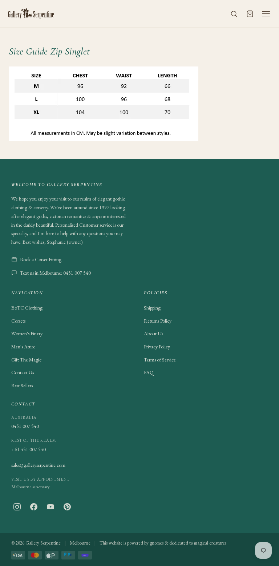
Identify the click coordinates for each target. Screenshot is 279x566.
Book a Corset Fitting (40, 259)
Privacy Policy (157, 346)
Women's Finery (27, 333)
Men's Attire (23, 346)
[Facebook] (34, 507)
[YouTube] (50, 507)
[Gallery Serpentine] (31, 14)
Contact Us (22, 372)
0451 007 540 (25, 426)
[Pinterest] (67, 507)
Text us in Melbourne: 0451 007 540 (55, 273)
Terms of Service (160, 359)
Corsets (18, 321)
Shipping (152, 307)
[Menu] (266, 14)
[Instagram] (17, 507)
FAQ (149, 372)
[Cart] (250, 14)
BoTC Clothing (27, 307)
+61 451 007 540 (28, 449)
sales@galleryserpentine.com (38, 465)
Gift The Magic (26, 359)
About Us (153, 333)
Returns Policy (157, 321)
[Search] (234, 14)
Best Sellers (22, 385)
